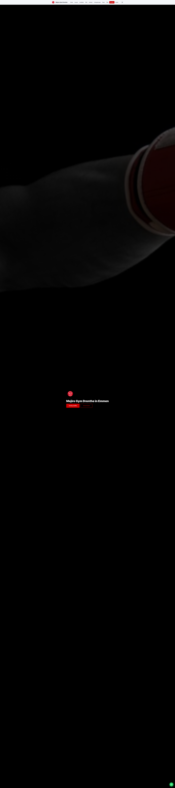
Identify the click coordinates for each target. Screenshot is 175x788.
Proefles (112, 2)
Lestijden (81, 2)
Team (103, 2)
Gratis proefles (73, 405)
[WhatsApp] (171, 784)
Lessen (76, 2)
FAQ (86, 2)
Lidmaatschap (97, 2)
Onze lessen (86, 405)
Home (71, 2)
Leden (116, 2)
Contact (90, 2)
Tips (107, 2)
